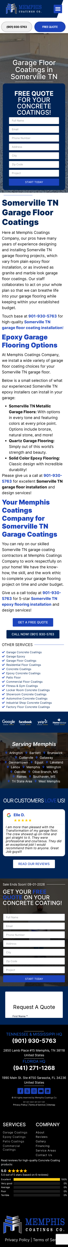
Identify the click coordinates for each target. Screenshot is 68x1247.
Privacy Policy (20, 1104)
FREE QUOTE (50, 27)
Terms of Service (37, 1104)
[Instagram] (34, 1091)
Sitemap (51, 1104)
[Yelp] (27, 1091)
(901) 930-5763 (16, 27)
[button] (58, 9)
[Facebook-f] (20, 1091)
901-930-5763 (42, 316)
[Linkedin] (48, 1091)
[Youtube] (41, 1091)
